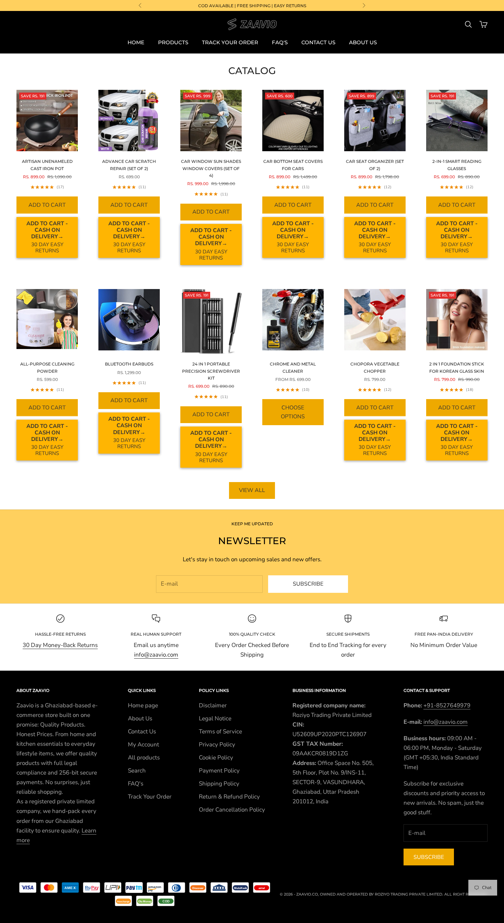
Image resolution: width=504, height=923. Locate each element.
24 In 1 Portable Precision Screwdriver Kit (211, 371)
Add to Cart (47, 205)
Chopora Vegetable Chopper (374, 367)
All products (144, 758)
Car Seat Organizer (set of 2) (375, 165)
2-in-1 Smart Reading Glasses (456, 165)
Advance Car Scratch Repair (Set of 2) (129, 165)
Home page (143, 705)
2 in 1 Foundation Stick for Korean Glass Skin (456, 367)
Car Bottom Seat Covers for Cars (293, 165)
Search (137, 771)
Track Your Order (230, 42)
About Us (363, 42)
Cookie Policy (216, 758)
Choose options (293, 412)
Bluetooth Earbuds (129, 364)
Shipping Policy (219, 784)
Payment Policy (219, 771)
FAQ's (280, 42)
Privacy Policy (217, 744)
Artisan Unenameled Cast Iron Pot (47, 165)
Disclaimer (213, 705)
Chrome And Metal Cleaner (293, 367)
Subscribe (308, 584)
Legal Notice (215, 718)
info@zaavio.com (156, 655)
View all (252, 490)
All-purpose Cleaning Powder (47, 367)
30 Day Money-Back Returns (60, 645)
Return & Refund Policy (229, 797)
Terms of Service (220, 731)
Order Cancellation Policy (232, 810)
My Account (143, 744)
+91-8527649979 (446, 705)
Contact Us (318, 42)
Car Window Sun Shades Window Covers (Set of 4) (211, 168)
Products (173, 42)
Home (136, 42)
